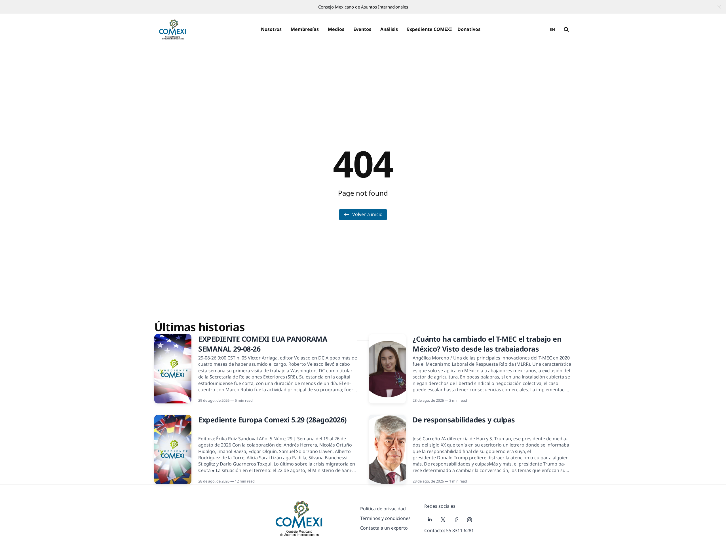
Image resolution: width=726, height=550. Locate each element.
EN (552, 29)
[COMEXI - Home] (172, 29)
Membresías (305, 29)
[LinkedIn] (430, 519)
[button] (271, 29)
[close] (719, 6)
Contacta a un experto (384, 528)
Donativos (468, 29)
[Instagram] (470, 519)
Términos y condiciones (385, 518)
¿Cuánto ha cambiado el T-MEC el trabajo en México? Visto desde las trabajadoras (487, 344)
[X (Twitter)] (443, 519)
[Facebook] (456, 519)
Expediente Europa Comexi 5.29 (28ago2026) (272, 419)
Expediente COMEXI (429, 29)
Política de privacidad (383, 508)
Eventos (362, 29)
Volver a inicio (367, 214)
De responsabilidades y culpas (464, 419)
